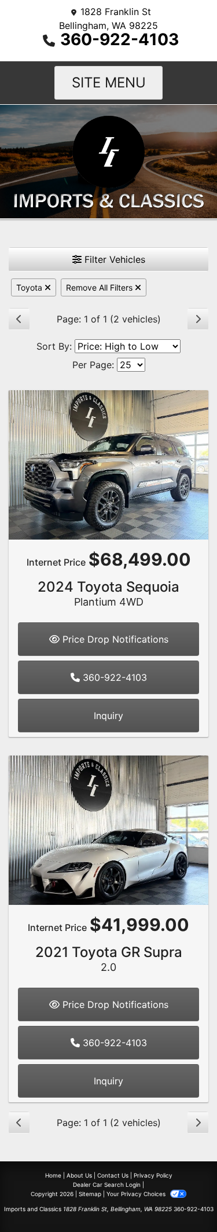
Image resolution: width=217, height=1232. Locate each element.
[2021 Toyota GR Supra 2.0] (108, 829)
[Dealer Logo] (108, 160)
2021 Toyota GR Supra (108, 958)
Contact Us (112, 1175)
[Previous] (19, 319)
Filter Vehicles (113, 259)
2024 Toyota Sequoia (108, 593)
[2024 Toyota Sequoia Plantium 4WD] (108, 464)
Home (53, 1175)
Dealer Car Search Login (107, 1184)
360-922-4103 (119, 39)
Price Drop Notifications (114, 639)
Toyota (30, 287)
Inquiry (108, 715)
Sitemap (90, 1193)
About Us (79, 1175)
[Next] (197, 319)
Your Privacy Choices (136, 1193)
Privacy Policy (153, 1175)
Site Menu (109, 82)
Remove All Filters (100, 287)
